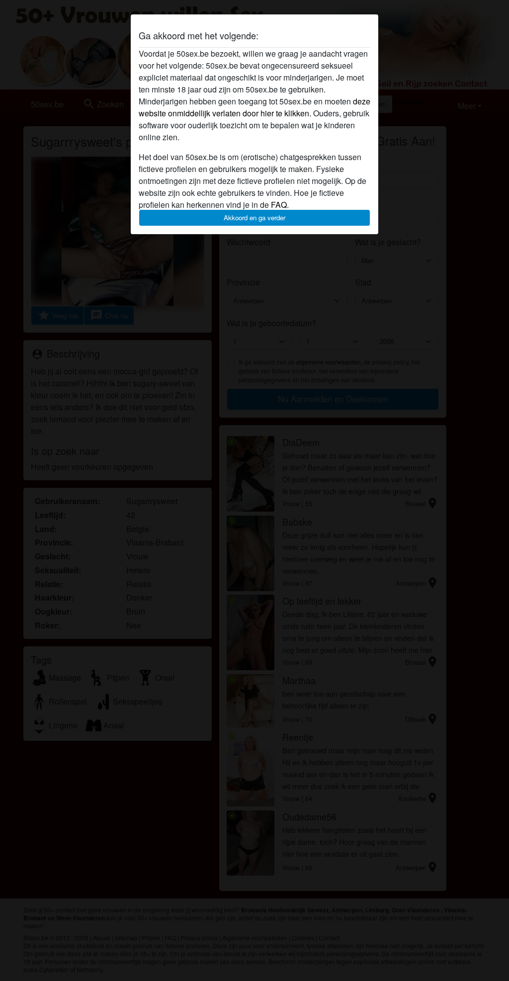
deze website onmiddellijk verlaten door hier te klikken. (254, 107)
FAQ (279, 204)
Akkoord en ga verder (254, 217)
